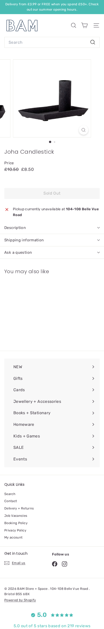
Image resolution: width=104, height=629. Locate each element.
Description (15, 227)
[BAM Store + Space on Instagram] (64, 564)
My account (13, 537)
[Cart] (84, 25)
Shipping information (24, 240)
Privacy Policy (15, 530)
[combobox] (52, 42)
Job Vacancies (16, 516)
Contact (10, 501)
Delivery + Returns (19, 508)
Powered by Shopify (20, 600)
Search (9, 494)
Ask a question (18, 252)
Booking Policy (16, 523)
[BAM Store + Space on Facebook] (54, 564)
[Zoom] (83, 130)
